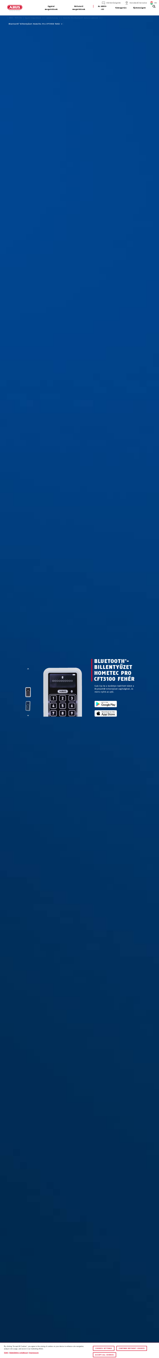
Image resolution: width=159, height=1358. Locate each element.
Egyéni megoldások (51, 7)
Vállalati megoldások (78, 7)
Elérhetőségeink (113, 3)
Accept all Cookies (104, 1355)
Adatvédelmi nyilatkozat (18, 1353)
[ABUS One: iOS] (106, 713)
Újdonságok (139, 8)
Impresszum (34, 1353)
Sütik (6, 1353)
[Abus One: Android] (106, 704)
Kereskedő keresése (138, 3)
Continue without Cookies (132, 1348)
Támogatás (121, 8)
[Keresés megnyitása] (154, 7)
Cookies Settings (103, 1348)
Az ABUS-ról (102, 7)
